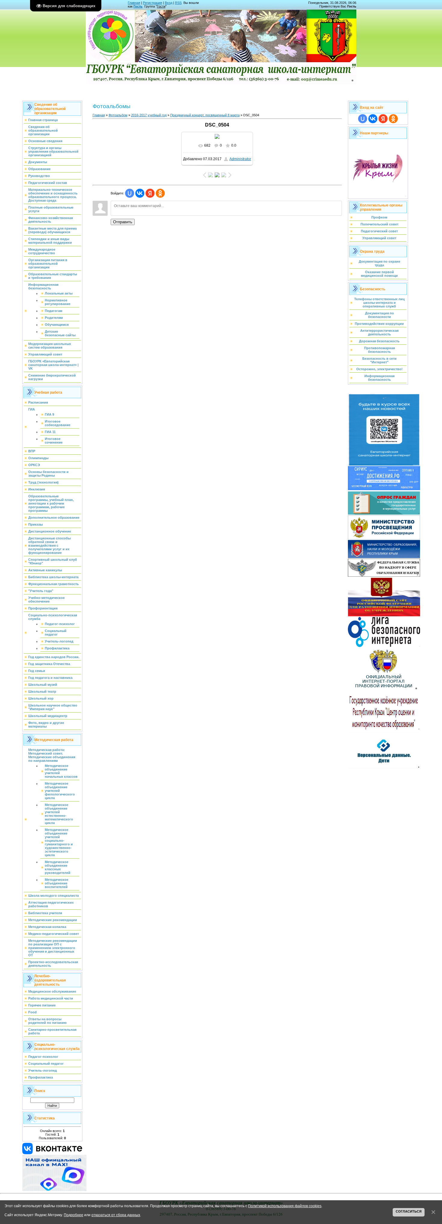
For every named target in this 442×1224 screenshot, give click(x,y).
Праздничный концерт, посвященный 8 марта (205, 115)
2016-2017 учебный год (149, 115)
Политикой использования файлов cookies (284, 1206)
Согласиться (409, 1211)
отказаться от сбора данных (115, 1215)
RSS (178, 3)
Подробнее (73, 1215)
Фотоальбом (118, 115)
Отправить (122, 222)
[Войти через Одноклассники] (160, 193)
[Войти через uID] (129, 193)
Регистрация (152, 3)
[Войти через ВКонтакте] (139, 193)
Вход (168, 3)
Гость (138, 6)
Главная (134, 3)
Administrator (240, 159)
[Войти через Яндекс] (150, 193)
